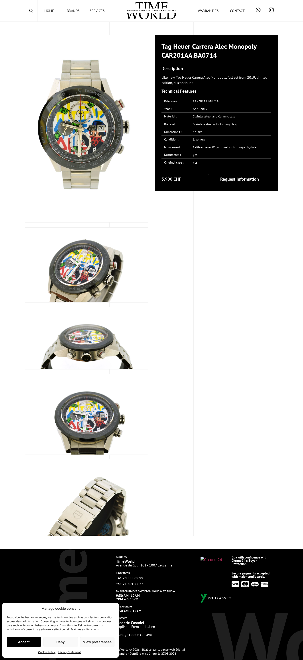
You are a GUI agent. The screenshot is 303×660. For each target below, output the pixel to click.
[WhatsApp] (258, 10)
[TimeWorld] (151, 10)
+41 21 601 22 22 (129, 584)
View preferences (97, 642)
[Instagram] (271, 10)
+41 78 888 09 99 (129, 578)
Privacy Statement (69, 652)
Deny (60, 642)
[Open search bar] (31, 11)
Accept (24, 642)
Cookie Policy (46, 652)
